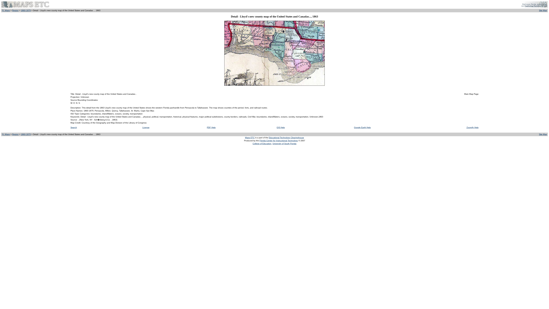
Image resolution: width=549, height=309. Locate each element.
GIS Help (281, 127)
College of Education (262, 143)
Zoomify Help (473, 127)
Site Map (543, 10)
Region (15, 10)
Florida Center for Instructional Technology (278, 140)
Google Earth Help (362, 127)
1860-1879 (26, 10)
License (145, 127)
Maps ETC (250, 137)
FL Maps (6, 10)
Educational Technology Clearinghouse (286, 137)
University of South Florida (284, 143)
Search (73, 127)
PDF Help (211, 127)
